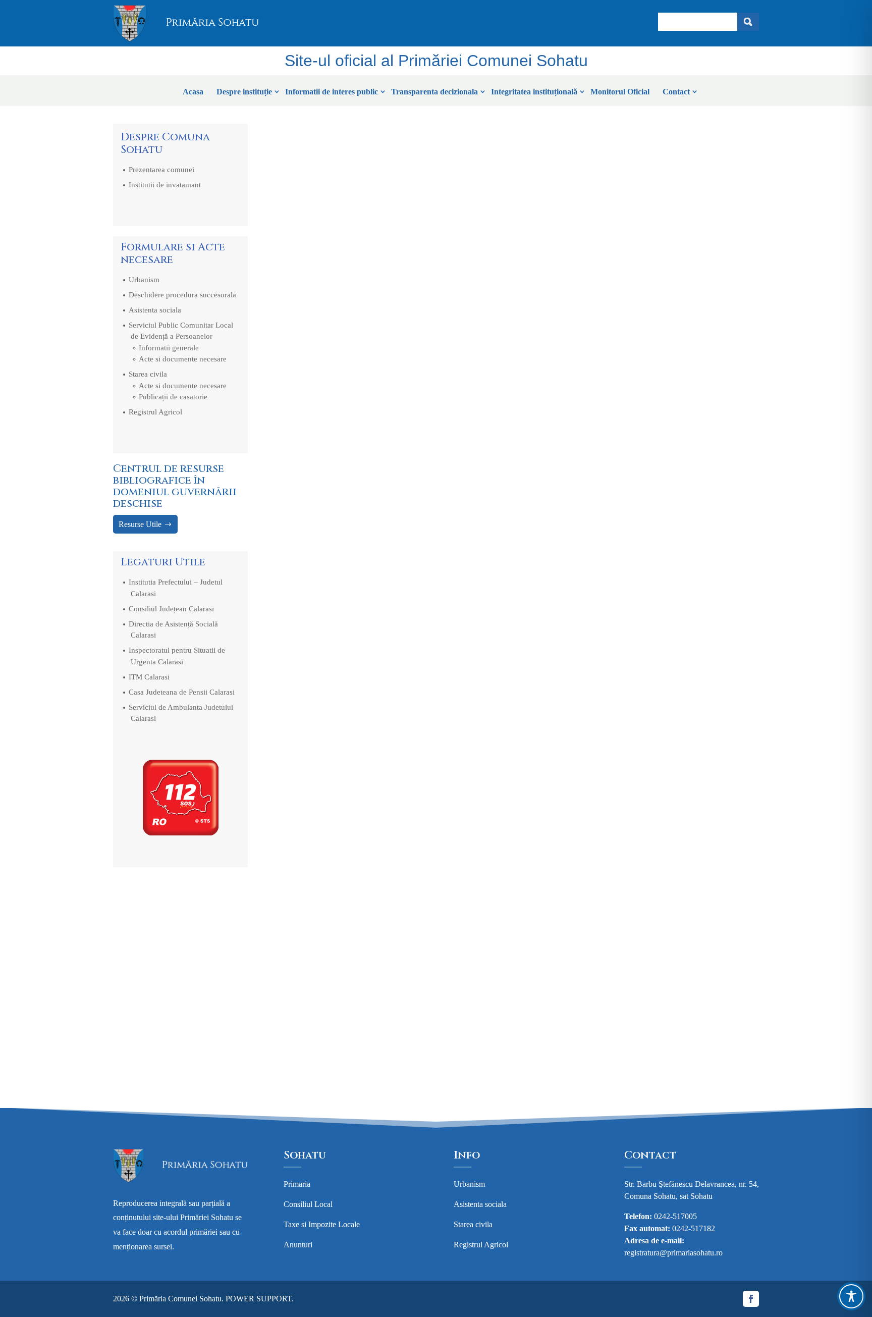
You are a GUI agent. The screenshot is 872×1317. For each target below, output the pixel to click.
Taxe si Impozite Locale (322, 1224)
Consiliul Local (308, 1204)
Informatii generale (169, 348)
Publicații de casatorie (173, 397)
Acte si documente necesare (183, 359)
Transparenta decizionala (434, 91)
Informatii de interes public (331, 91)
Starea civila (148, 374)
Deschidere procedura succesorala (182, 295)
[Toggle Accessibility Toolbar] (851, 1296)
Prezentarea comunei (161, 170)
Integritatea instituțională (534, 91)
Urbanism (144, 280)
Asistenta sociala (155, 310)
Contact (676, 91)
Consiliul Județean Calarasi (171, 609)
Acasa (193, 91)
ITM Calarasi (149, 677)
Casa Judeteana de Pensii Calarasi (182, 692)
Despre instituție (244, 91)
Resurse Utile (140, 524)
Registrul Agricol (155, 412)
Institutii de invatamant (165, 185)
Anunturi (298, 1244)
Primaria (297, 1184)
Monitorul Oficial (619, 91)
